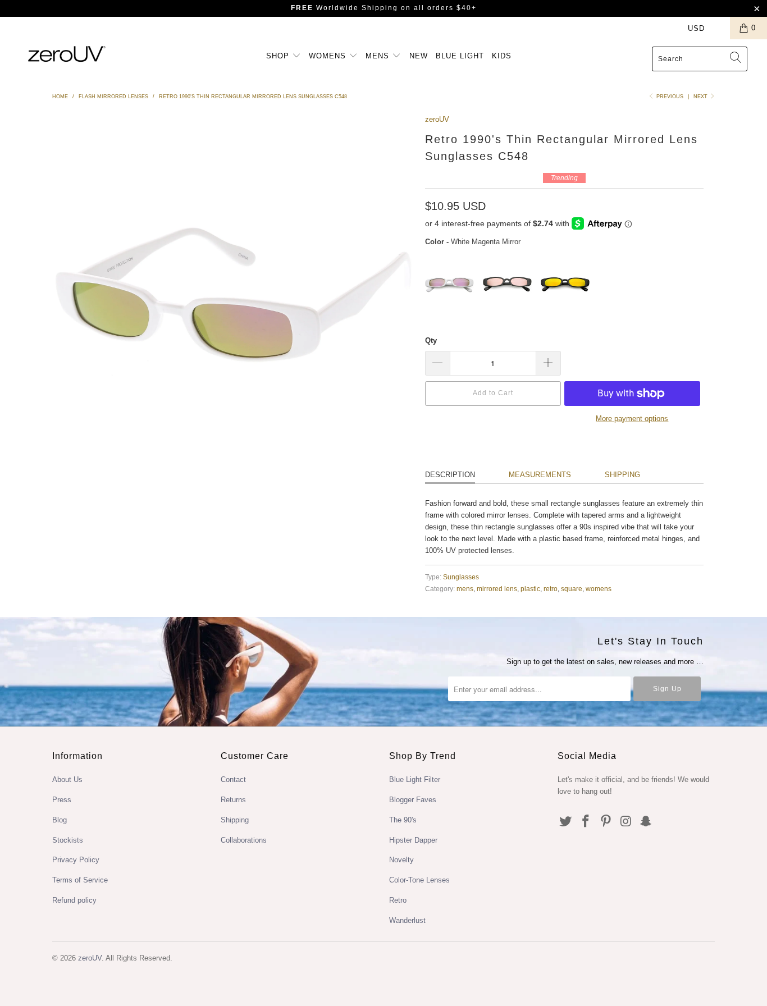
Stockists (67, 840)
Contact (233, 779)
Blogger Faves (412, 799)
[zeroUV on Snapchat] (646, 822)
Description (450, 474)
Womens (329, 56)
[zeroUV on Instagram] (626, 822)
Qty (431, 340)
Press (61, 799)
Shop (279, 56)
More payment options (632, 418)
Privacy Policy (75, 860)
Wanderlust (407, 920)
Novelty (401, 860)
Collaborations (244, 840)
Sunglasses (461, 576)
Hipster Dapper (413, 840)
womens (598, 588)
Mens (379, 56)
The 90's (403, 820)
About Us (67, 779)
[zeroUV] (67, 53)
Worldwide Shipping (344, 8)
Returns (233, 799)
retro (551, 588)
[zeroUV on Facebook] (586, 822)
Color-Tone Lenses (419, 880)
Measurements (540, 474)
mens (464, 588)
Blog (59, 820)
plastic (530, 588)
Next (701, 96)
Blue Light (460, 56)
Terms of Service (80, 880)
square (571, 588)
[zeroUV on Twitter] (566, 822)
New (418, 56)
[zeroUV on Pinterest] (605, 822)
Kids (502, 56)
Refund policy (74, 900)
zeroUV (437, 119)
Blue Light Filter (414, 779)
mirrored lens (497, 588)
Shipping (622, 474)
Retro (398, 900)
